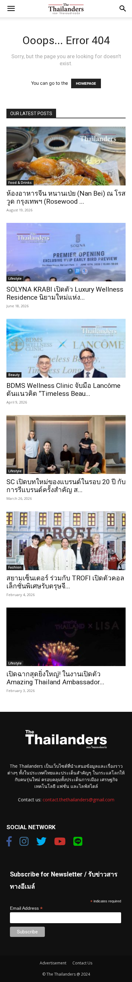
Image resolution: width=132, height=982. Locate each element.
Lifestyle (14, 278)
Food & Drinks (20, 182)
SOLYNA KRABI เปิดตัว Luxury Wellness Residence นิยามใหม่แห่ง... (64, 293)
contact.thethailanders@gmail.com (78, 800)
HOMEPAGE (86, 83)
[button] (11, 8)
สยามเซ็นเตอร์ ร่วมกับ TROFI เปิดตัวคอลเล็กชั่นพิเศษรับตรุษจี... (65, 582)
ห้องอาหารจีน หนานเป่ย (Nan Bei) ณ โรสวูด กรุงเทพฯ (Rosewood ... (66, 197)
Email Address (26, 908)
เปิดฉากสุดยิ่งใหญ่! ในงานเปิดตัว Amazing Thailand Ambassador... (55, 678)
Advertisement (53, 963)
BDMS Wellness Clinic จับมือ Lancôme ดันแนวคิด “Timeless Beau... (63, 389)
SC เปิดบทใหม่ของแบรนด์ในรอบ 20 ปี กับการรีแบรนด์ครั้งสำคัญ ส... (66, 486)
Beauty (14, 375)
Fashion (14, 567)
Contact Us (82, 963)
